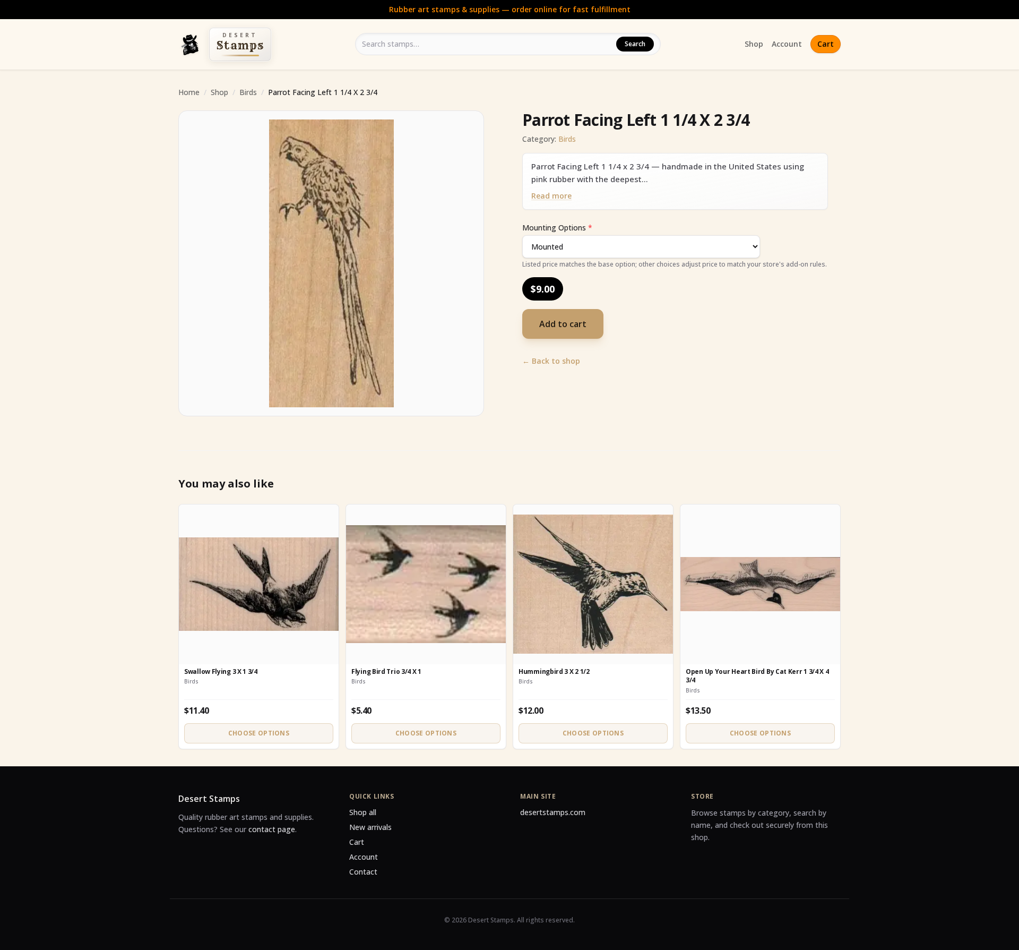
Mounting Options (557, 227)
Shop (754, 44)
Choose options (258, 733)
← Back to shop (551, 361)
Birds (248, 92)
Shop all (362, 812)
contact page (271, 829)
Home (189, 92)
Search (635, 43)
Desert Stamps (209, 798)
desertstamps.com (552, 812)
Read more (551, 196)
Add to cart (562, 324)
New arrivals (370, 827)
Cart (825, 44)
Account (787, 44)
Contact (363, 872)
